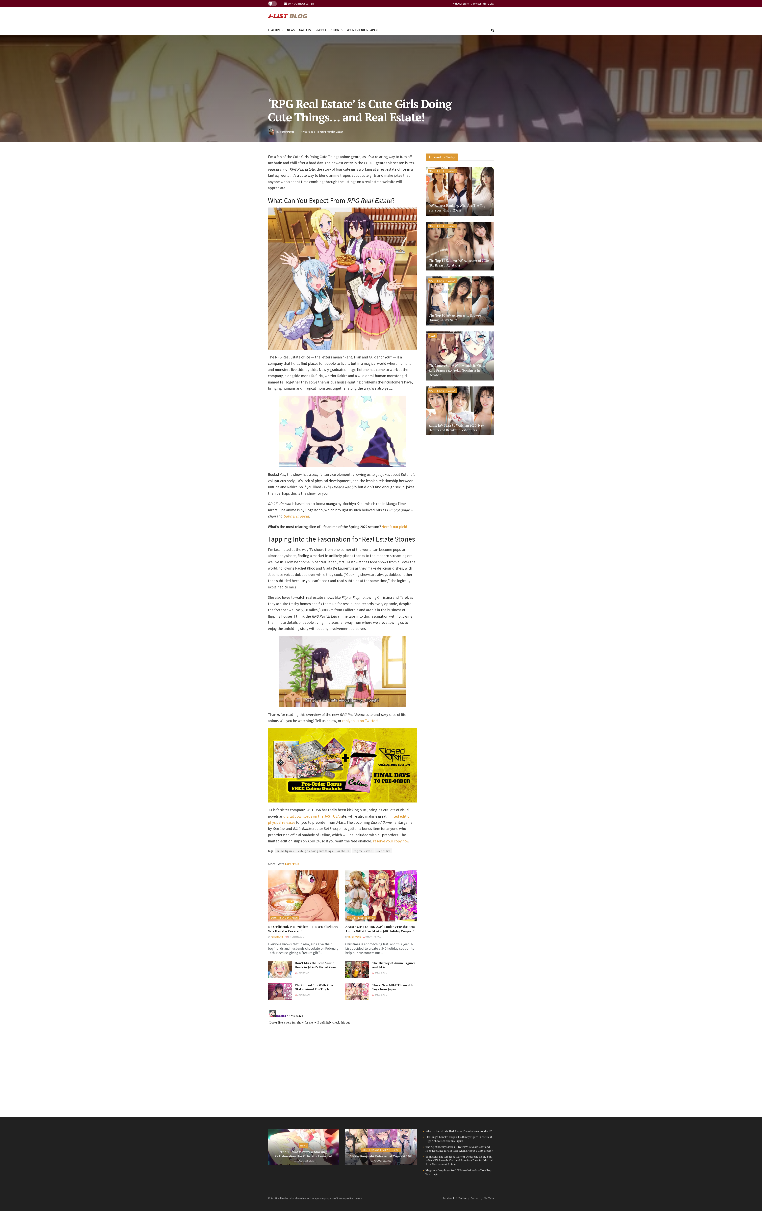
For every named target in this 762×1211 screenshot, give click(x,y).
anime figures (285, 851)
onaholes (343, 851)
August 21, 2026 (382, 1160)
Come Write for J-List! (482, 3)
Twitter (463, 1198)
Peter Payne (287, 131)
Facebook (449, 1198)
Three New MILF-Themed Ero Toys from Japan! (394, 987)
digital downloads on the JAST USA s (312, 816)
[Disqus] (342, 1058)
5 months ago (296, 936)
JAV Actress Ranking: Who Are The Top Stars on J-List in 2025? (457, 207)
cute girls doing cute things (315, 851)
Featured (275, 30)
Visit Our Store (461, 3)
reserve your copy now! (392, 840)
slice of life (383, 851)
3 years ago (380, 994)
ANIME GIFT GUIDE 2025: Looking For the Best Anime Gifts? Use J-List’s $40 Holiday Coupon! (380, 928)
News (291, 30)
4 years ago (308, 131)
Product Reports (329, 30)
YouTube (489, 1198)
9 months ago (373, 936)
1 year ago (303, 972)
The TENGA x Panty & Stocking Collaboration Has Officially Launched (303, 1154)
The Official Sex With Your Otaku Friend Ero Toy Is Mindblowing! (314, 989)
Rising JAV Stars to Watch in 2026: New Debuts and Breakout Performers (457, 427)
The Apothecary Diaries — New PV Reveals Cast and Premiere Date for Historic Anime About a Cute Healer (459, 1149)
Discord (475, 1198)
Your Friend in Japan (362, 30)
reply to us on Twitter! (360, 720)
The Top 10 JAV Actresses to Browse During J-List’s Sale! (455, 317)
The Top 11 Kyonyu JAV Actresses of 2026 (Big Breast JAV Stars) (459, 263)
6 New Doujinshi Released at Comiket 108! (381, 1156)
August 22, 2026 (305, 1160)
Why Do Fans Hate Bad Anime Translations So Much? (458, 1131)
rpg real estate (363, 851)
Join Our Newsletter (300, 3)
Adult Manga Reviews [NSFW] (381, 1149)
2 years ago (380, 972)
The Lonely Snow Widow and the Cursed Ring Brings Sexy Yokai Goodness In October (458, 370)
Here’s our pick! (394, 526)
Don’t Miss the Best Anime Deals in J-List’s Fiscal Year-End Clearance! (315, 967)
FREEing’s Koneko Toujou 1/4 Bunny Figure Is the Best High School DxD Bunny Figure (458, 1139)
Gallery (305, 30)
